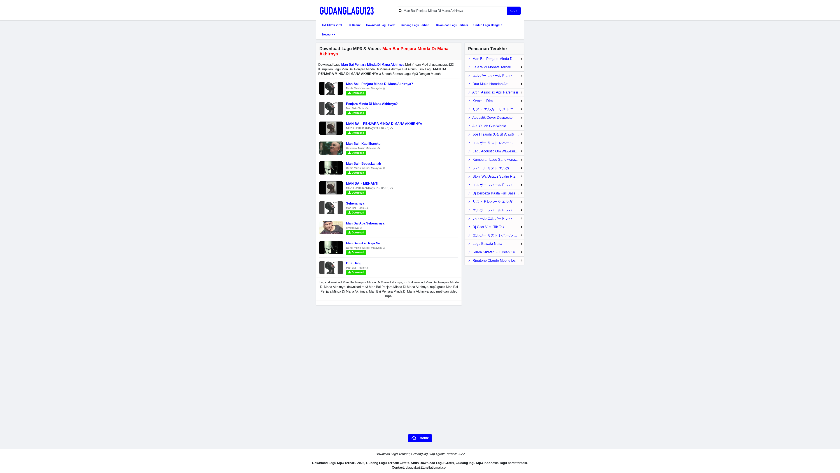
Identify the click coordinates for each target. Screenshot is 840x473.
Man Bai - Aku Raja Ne (363, 243)
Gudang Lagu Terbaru (415, 25)
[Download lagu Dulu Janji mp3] (331, 267)
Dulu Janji (353, 263)
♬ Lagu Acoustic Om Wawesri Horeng (496, 151)
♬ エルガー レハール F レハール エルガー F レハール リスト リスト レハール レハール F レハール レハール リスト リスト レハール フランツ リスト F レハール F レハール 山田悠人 (496, 185)
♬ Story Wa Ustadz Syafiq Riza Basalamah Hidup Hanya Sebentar (496, 176)
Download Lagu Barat (380, 25)
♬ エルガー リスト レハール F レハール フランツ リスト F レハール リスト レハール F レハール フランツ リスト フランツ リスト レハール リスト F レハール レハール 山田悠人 (496, 143)
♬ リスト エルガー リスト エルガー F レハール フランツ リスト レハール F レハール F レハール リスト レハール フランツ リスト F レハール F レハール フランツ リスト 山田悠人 (496, 109)
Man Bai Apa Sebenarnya (365, 223)
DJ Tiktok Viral (332, 25)
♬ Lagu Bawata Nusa (485, 243)
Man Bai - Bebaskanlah (363, 163)
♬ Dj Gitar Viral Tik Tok (486, 227)
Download (358, 93)
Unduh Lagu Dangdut (487, 25)
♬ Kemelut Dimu (481, 101)
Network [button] (327, 34)
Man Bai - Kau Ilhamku (363, 143)
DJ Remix (354, 25)
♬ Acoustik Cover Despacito (490, 117)
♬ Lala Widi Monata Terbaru (490, 67)
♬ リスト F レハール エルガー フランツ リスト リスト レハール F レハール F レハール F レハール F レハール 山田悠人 (496, 201)
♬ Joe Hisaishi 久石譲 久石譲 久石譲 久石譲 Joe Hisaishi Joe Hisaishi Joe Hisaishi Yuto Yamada (496, 134)
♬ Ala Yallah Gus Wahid (487, 126)
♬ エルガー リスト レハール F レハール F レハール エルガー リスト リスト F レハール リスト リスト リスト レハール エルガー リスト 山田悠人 (496, 235)
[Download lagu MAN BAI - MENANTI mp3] (331, 187)
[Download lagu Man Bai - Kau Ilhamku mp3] (331, 148)
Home (424, 438)
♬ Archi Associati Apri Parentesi (493, 92)
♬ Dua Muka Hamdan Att (488, 84)
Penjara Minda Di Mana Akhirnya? (372, 104)
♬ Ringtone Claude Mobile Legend (495, 260)
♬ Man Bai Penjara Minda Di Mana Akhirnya (496, 59)
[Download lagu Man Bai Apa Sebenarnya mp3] (331, 227)
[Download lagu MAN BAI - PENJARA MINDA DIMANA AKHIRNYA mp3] (331, 128)
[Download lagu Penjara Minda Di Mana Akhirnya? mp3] (331, 108)
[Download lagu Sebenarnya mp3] (331, 207)
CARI (514, 10)
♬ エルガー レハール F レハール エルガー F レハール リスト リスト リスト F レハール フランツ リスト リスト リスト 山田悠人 (496, 76)
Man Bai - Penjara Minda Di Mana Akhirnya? (379, 84)
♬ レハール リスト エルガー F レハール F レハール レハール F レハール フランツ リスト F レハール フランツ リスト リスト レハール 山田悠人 (496, 168)
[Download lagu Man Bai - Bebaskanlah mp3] (331, 168)
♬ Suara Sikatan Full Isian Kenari (494, 252)
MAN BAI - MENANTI (362, 183)
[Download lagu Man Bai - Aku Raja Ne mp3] (331, 247)
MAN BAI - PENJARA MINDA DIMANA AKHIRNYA (384, 123)
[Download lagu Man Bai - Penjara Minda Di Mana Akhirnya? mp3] (331, 88)
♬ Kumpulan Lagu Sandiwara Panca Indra (496, 159)
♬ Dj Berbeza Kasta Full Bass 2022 (496, 193)
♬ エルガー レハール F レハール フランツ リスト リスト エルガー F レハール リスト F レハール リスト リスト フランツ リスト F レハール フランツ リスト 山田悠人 (496, 210)
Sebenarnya (355, 203)
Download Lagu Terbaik (452, 25)
